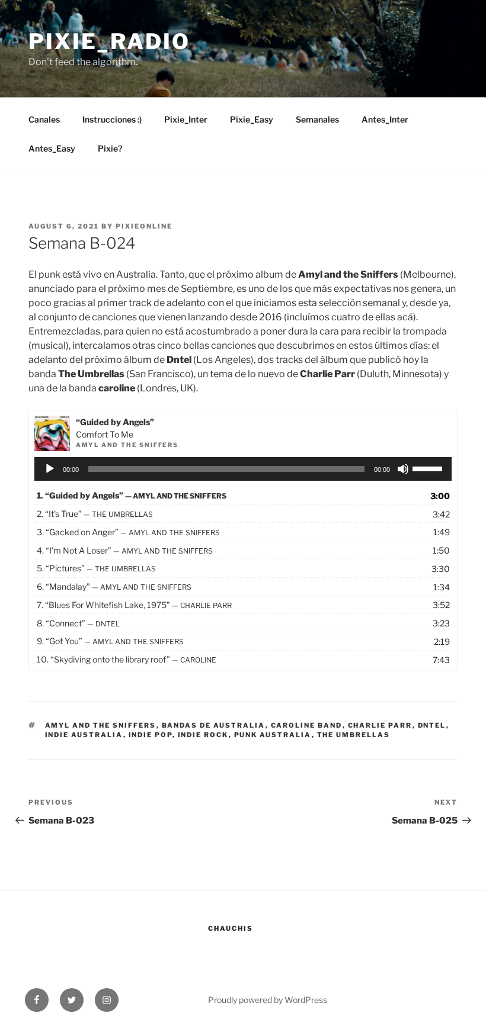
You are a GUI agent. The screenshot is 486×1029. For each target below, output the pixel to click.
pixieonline (144, 226)
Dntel (432, 725)
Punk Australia (273, 735)
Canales (44, 119)
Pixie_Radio (109, 41)
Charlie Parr (380, 725)
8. (78, 623)
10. (126, 659)
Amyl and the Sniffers (100, 725)
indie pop (150, 735)
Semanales (317, 119)
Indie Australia (84, 735)
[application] (243, 469)
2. (95, 514)
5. (96, 568)
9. (110, 641)
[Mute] (403, 469)
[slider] (429, 467)
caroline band (307, 725)
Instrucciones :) (112, 119)
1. (131, 495)
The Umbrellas (354, 735)
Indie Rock (203, 735)
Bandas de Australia (214, 725)
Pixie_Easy (251, 119)
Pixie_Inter (185, 119)
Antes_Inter (385, 119)
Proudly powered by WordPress (267, 1000)
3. (128, 532)
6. (114, 586)
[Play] (50, 469)
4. (125, 550)
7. (134, 605)
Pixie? (110, 148)
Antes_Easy (51, 148)
